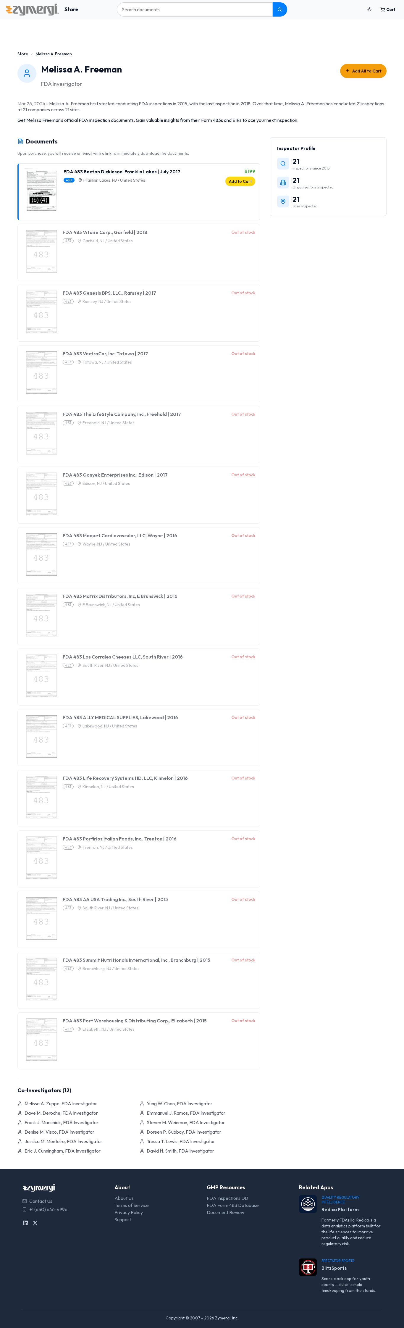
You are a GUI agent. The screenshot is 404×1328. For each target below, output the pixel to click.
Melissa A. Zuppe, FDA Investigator (61, 1103)
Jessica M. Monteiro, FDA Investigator (63, 1141)
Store (71, 9)
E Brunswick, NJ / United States (111, 604)
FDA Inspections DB (227, 1198)
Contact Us (40, 1201)
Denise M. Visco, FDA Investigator (59, 1132)
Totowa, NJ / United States (107, 362)
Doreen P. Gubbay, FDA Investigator (184, 1132)
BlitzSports (334, 1268)
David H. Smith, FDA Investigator (180, 1151)
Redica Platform (340, 1209)
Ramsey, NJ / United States (107, 301)
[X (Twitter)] (35, 1223)
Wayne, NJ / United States (106, 544)
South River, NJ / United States (110, 665)
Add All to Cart (367, 71)
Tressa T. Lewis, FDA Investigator (181, 1141)
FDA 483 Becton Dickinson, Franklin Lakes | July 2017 (122, 172)
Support (122, 1219)
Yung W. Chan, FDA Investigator (179, 1103)
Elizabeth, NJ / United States (109, 1029)
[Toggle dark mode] (369, 9)
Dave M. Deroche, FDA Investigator (61, 1113)
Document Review (225, 1212)
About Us (124, 1198)
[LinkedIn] (25, 1223)
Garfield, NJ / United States (108, 240)
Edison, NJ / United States (106, 483)
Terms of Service (131, 1205)
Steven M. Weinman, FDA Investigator (186, 1122)
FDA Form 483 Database (233, 1205)
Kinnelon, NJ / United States (108, 786)
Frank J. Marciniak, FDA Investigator (61, 1122)
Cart (390, 9)
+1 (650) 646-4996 (48, 1209)
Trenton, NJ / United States (108, 847)
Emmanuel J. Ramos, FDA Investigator (186, 1113)
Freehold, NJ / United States (109, 422)
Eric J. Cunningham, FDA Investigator (63, 1151)
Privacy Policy (128, 1212)
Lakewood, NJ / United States (110, 726)
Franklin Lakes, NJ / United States (114, 180)
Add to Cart (240, 181)
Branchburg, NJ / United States (111, 968)
